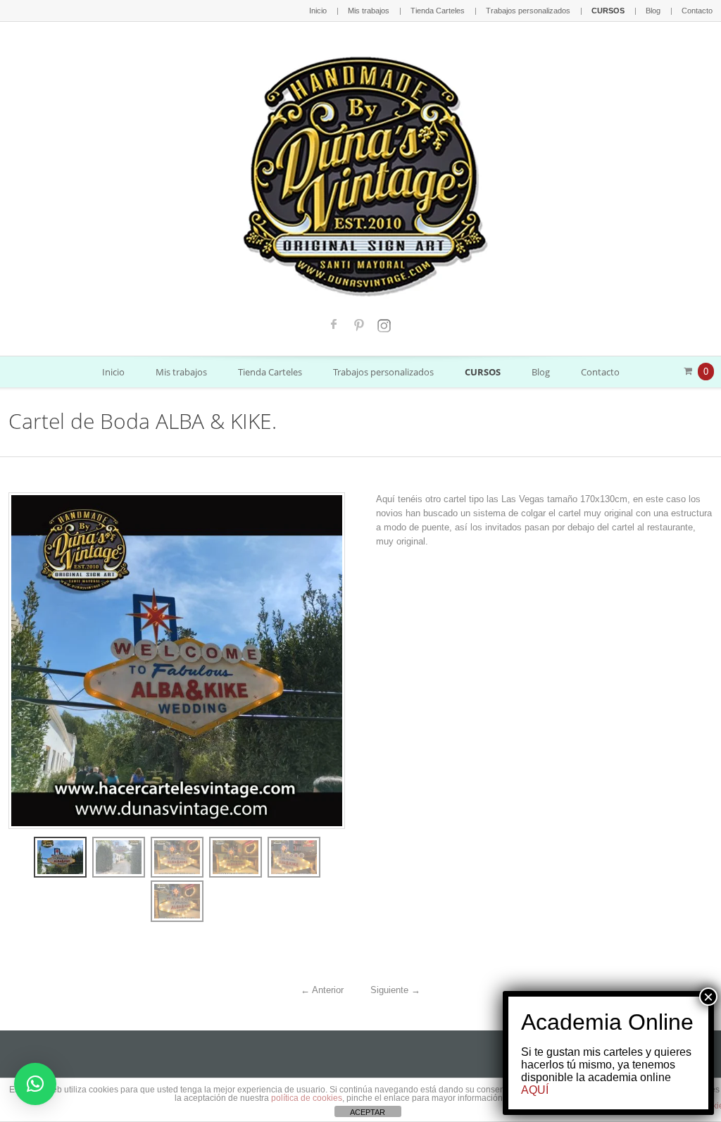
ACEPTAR (367, 1112)
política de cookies (306, 1098)
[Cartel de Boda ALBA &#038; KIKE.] (60, 857)
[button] (35, 1084)
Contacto (697, 10)
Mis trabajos (368, 10)
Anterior (322, 990)
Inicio (318, 10)
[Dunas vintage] (361, 173)
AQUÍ (534, 1090)
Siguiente (395, 990)
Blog (653, 10)
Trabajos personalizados (528, 10)
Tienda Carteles (437, 10)
